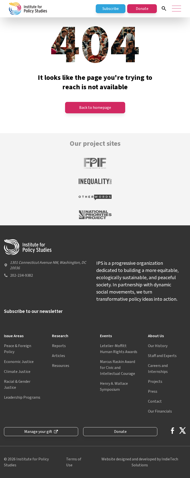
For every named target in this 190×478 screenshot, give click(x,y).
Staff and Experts (162, 355)
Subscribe (110, 8)
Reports (59, 346)
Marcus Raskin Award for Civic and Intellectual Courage (117, 367)
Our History (157, 346)
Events (106, 336)
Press (152, 391)
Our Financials (160, 411)
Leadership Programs (22, 397)
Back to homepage (95, 107)
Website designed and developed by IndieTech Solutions (139, 462)
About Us (156, 336)
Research (60, 336)
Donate (142, 8)
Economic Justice (19, 361)
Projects (155, 381)
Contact (155, 401)
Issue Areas (14, 336)
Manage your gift (38, 431)
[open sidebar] (176, 8)
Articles (58, 355)
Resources (60, 365)
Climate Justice (17, 371)
